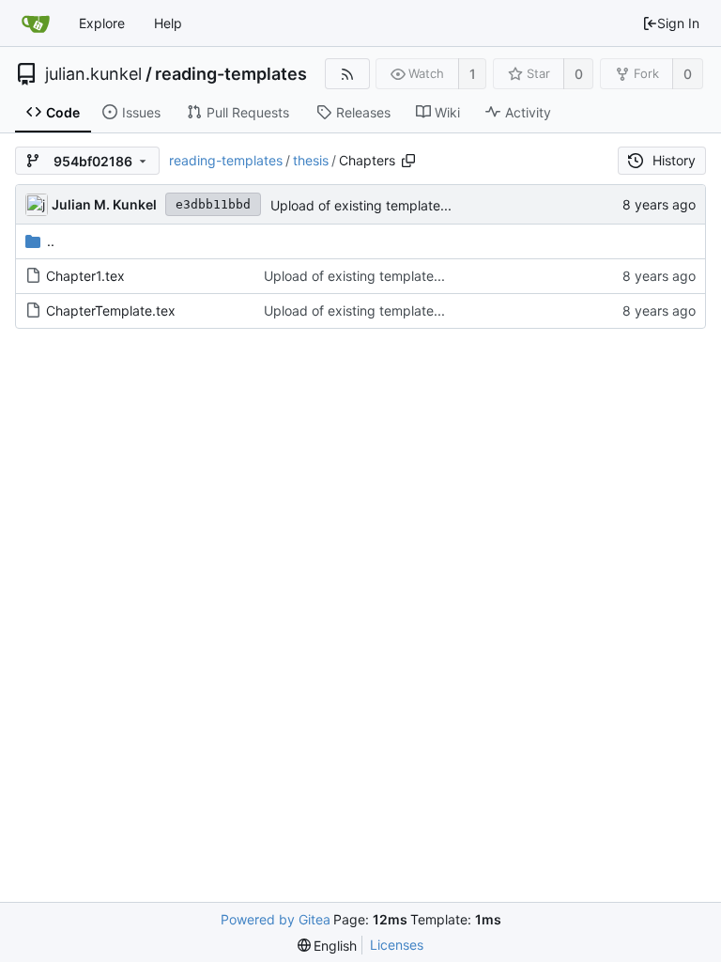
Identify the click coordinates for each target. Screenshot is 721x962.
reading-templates (231, 74)
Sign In (678, 23)
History (674, 160)
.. (50, 241)
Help (168, 23)
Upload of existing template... (361, 205)
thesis (311, 160)
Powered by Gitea (275, 919)
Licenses (396, 945)
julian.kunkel (93, 74)
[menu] (328, 946)
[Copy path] (408, 160)
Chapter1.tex (85, 276)
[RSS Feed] (347, 73)
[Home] (35, 23)
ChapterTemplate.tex (111, 310)
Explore (102, 23)
